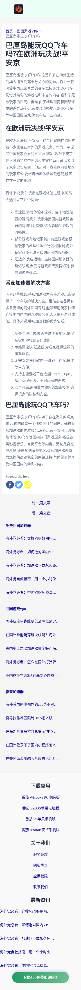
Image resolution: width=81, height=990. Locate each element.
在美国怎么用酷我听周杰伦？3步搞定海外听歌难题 (33, 758)
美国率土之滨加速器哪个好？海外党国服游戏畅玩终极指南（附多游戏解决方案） (33, 648)
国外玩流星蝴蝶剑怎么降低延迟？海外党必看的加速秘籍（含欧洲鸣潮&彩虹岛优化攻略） (33, 621)
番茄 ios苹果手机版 (40, 819)
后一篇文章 (41, 513)
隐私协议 (40, 865)
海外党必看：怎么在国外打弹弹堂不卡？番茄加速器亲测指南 (33, 662)
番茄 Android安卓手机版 (41, 830)
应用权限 (40, 876)
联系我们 (40, 887)
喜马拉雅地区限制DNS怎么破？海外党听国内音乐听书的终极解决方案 (33, 718)
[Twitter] (19, 485)
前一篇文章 (41, 503)
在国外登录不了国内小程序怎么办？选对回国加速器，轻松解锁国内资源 (33, 745)
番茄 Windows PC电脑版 (40, 797)
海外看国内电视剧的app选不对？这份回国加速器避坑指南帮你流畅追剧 (33, 704)
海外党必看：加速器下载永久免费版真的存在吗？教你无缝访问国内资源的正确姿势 (33, 565)
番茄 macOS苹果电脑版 (40, 808)
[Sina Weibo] (28, 485)
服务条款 (40, 854)
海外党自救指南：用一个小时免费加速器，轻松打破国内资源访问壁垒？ (33, 579)
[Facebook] (10, 485)
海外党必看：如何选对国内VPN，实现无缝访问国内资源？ (33, 552)
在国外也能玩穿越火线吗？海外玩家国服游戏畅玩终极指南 (33, 635)
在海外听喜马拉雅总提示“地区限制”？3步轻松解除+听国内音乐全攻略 (33, 731)
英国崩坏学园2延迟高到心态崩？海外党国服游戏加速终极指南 (33, 675)
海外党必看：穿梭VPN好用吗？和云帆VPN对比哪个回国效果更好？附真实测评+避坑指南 (33, 538)
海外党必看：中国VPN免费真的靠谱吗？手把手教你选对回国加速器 (33, 592)
